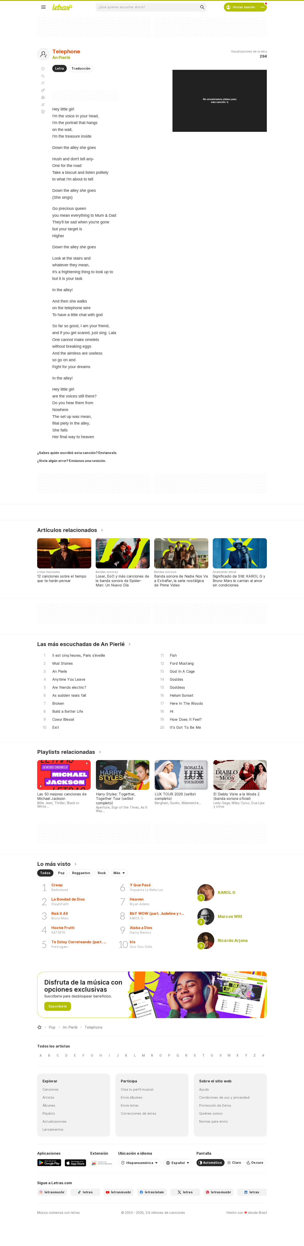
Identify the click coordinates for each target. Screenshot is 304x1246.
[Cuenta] (262, 7)
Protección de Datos (215, 1105)
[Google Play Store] (49, 1162)
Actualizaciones (55, 1121)
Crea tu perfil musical (137, 1089)
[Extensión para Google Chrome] (102, 1162)
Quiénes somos (211, 1113)
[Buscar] (202, 7)
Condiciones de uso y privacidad (224, 1097)
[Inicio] (39, 1027)
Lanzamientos (53, 1129)
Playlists (49, 1113)
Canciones (51, 1089)
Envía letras (130, 1105)
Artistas (48, 1097)
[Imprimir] (43, 97)
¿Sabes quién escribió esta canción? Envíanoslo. (77, 453)
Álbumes (49, 1105)
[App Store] (75, 1162)
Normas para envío (213, 1121)
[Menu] (43, 7)
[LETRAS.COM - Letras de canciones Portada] (62, 7)
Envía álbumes (131, 1097)
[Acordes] (43, 90)
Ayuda (204, 1089)
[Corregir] (43, 104)
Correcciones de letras (138, 1113)
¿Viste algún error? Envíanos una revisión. (71, 461)
